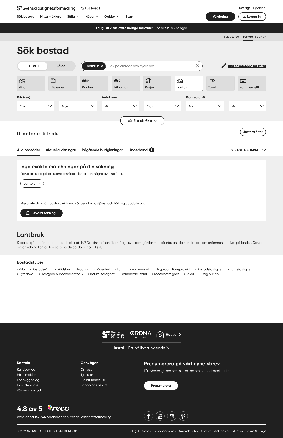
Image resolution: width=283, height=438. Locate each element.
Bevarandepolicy (165, 431)
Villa (22, 269)
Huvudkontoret (28, 385)
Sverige (245, 8)
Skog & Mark (210, 274)
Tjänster (87, 375)
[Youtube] (160, 416)
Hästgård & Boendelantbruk (62, 274)
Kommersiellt (141, 269)
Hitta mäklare (50, 16)
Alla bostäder (28, 150)
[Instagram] (171, 416)
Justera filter (253, 132)
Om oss (86, 370)
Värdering (220, 16)
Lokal (190, 274)
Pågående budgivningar (102, 150)
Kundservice (26, 370)
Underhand (138, 150)
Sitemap (238, 431)
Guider (109, 16)
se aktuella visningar (172, 28)
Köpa (90, 16)
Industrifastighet (102, 274)
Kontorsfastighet (166, 274)
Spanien (259, 8)
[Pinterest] (183, 416)
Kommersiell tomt (134, 274)
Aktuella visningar (61, 150)
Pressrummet (90, 380)
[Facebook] (148, 416)
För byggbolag (28, 380)
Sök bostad (25, 16)
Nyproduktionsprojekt (173, 269)
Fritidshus (63, 269)
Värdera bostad (29, 390)
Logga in (254, 16)
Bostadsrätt (41, 269)
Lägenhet (103, 269)
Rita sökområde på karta (247, 66)
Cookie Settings (255, 431)
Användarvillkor (188, 431)
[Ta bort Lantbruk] (38, 184)
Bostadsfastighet (210, 269)
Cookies (206, 431)
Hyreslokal (26, 274)
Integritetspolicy (141, 431)
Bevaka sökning (43, 213)
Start (129, 16)
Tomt (121, 269)
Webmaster (222, 431)
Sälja (71, 16)
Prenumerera (161, 385)
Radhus (83, 269)
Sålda (61, 66)
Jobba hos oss (92, 385)
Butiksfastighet (241, 269)
